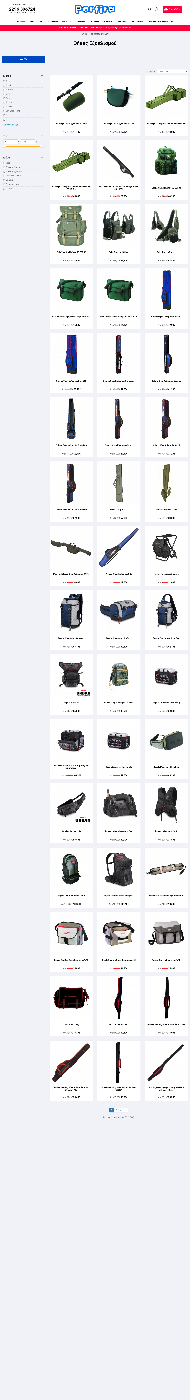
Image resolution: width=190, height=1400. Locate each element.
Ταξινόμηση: (151, 71)
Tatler (8, 115)
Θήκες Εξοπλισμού (99, 34)
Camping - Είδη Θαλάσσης (160, 21)
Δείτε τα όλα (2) (10, 125)
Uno (7, 119)
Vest (8, 163)
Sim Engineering (13, 111)
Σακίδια (9, 180)
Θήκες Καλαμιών (13, 167)
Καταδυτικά (137, 21)
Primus (9, 102)
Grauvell (9, 89)
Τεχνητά (81, 21)
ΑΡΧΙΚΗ (85, 34)
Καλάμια (21, 21)
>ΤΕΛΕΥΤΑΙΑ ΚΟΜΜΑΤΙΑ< (59, 21)
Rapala (9, 107)
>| (125, 1110)
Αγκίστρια (108, 21)
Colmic (9, 85)
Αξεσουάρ (122, 21)
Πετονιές (94, 21)
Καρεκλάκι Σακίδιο (14, 176)
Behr (8, 81)
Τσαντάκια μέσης (13, 184)
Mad (8, 94)
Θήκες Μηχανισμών (15, 171)
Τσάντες (9, 188)
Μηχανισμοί (36, 21)
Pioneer (9, 98)
